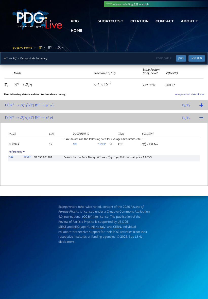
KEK (76, 227)
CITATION (139, 21)
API (135, 4)
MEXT (62, 227)
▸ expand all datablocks (190, 94)
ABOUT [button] (188, 21)
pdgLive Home (22, 47)
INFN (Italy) (98, 227)
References (15, 151)
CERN (117, 227)
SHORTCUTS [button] (109, 21)
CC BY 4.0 (90, 216)
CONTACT (164, 21)
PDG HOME (76, 25)
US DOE (123, 221)
